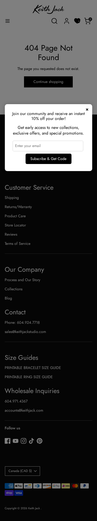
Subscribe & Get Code (48, 158)
